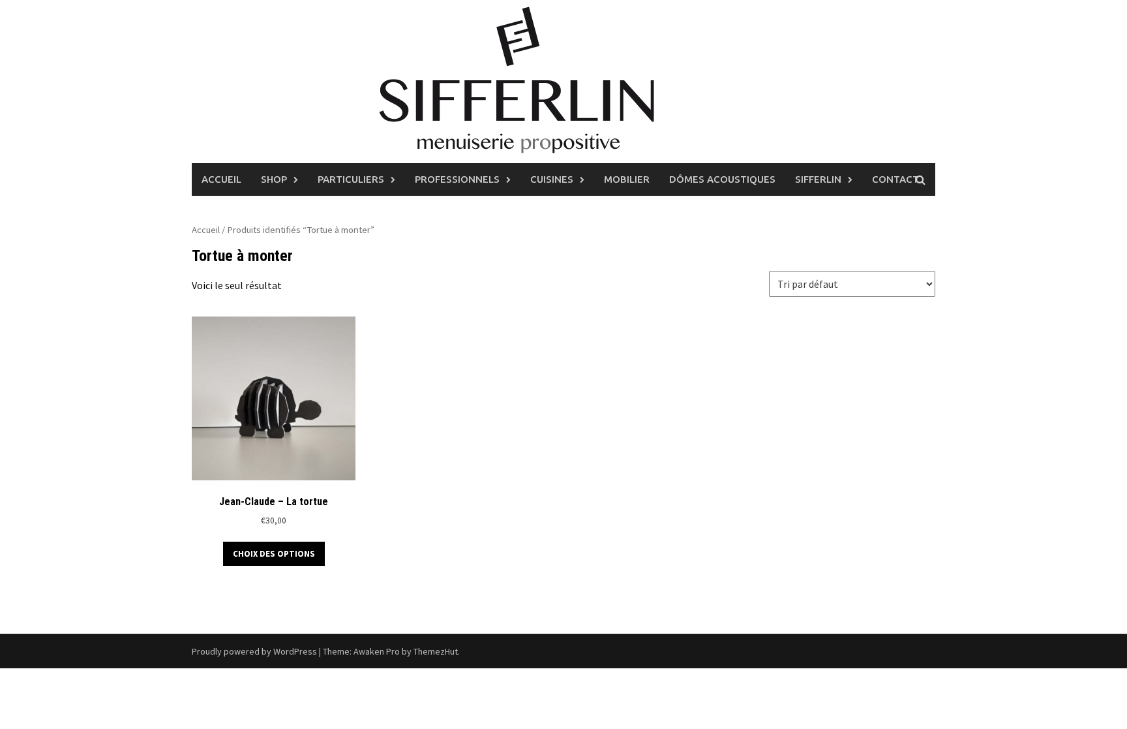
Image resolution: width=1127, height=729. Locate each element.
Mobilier (627, 179)
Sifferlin (818, 179)
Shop (274, 179)
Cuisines (551, 179)
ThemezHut (435, 651)
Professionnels (457, 179)
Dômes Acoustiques (722, 179)
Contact (895, 179)
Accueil (221, 179)
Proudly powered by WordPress (254, 651)
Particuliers (351, 179)
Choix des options (274, 553)
